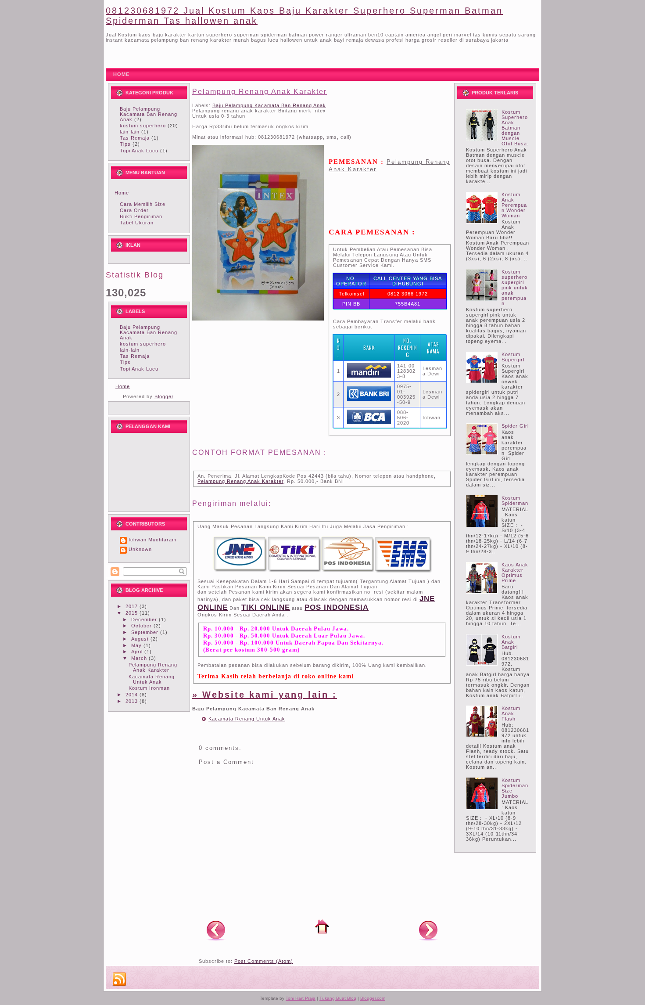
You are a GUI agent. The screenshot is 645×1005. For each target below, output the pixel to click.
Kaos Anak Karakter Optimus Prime (515, 572)
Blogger (163, 396)
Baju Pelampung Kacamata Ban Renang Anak (148, 114)
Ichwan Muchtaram (152, 539)
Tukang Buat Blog (337, 998)
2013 (132, 701)
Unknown (140, 549)
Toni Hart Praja (300, 998)
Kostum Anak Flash (511, 713)
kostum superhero (143, 125)
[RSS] (119, 980)
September (145, 632)
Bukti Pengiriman (141, 216)
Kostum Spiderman (515, 500)
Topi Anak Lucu (139, 150)
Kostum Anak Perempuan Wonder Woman (514, 205)
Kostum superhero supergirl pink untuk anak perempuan (515, 287)
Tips (125, 144)
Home (122, 192)
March (140, 658)
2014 (132, 694)
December (145, 619)
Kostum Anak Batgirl (511, 642)
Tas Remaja (135, 137)
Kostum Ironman (149, 688)
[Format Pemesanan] (322, 571)
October (142, 625)
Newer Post (215, 929)
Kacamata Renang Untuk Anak (152, 679)
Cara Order (134, 210)
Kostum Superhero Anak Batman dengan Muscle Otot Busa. (515, 127)
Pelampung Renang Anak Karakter (153, 667)
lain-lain (130, 131)
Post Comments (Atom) (263, 961)
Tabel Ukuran (137, 222)
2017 (132, 606)
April (137, 651)
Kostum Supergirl (513, 357)
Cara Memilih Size (142, 204)
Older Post (428, 929)
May (137, 645)
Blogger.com (372, 998)
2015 (132, 613)
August (140, 638)
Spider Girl (515, 426)
